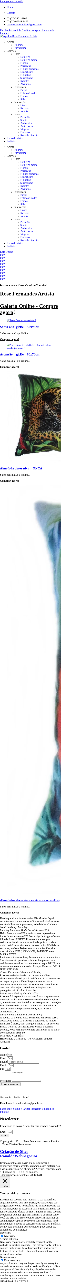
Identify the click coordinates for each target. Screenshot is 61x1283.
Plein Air (25, 117)
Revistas (24, 108)
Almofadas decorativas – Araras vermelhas (29, 900)
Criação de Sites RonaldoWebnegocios (18, 1153)
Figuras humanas (29, 69)
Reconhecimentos (29, 135)
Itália (23, 99)
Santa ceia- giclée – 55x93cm (19, 327)
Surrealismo (26, 78)
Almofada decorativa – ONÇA (21, 468)
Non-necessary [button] (8, 1257)
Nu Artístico (26, 72)
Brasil (23, 90)
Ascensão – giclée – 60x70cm (19, 354)
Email (3, 1058)
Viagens (24, 129)
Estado (4, 1065)
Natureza (25, 56)
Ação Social (26, 126)
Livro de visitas (15, 138)
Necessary (9, 1236)
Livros (23, 105)
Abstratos (25, 84)
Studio (23, 120)
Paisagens (25, 66)
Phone (3, 1061)
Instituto (11, 141)
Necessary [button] (5, 1232)
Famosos (25, 132)
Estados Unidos (28, 93)
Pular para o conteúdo (11, 1)
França (24, 96)
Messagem (6, 1080)
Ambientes (26, 123)
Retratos (24, 81)
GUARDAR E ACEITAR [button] (14, 1281)
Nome (3, 1054)
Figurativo (25, 75)
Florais (24, 63)
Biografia (19, 44)
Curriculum (20, 47)
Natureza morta (28, 59)
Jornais (24, 111)
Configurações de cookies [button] (14, 1175)
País (2, 1068)
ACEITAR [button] (36, 1175)
